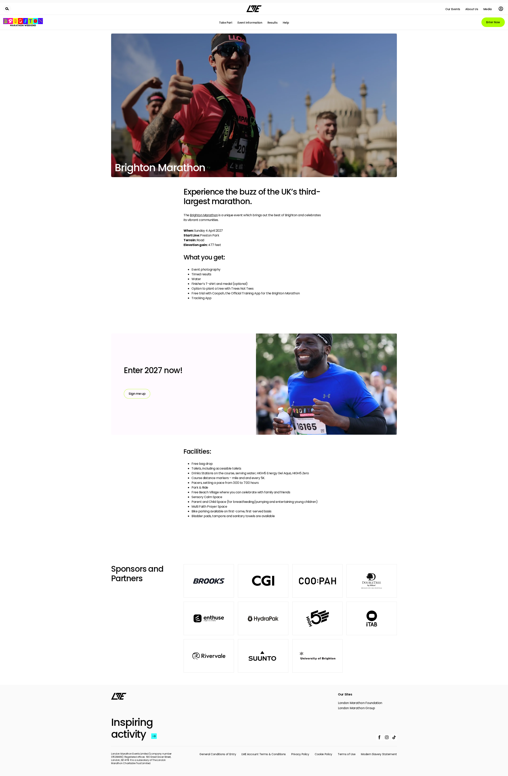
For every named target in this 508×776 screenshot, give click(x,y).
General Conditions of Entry (217, 754)
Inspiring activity (130, 728)
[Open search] (7, 9)
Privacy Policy (300, 754)
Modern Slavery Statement (379, 754)
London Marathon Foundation (360, 703)
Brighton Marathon (204, 215)
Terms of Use (346, 754)
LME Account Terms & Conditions (263, 754)
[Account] (501, 9)
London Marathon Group (356, 708)
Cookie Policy (323, 754)
